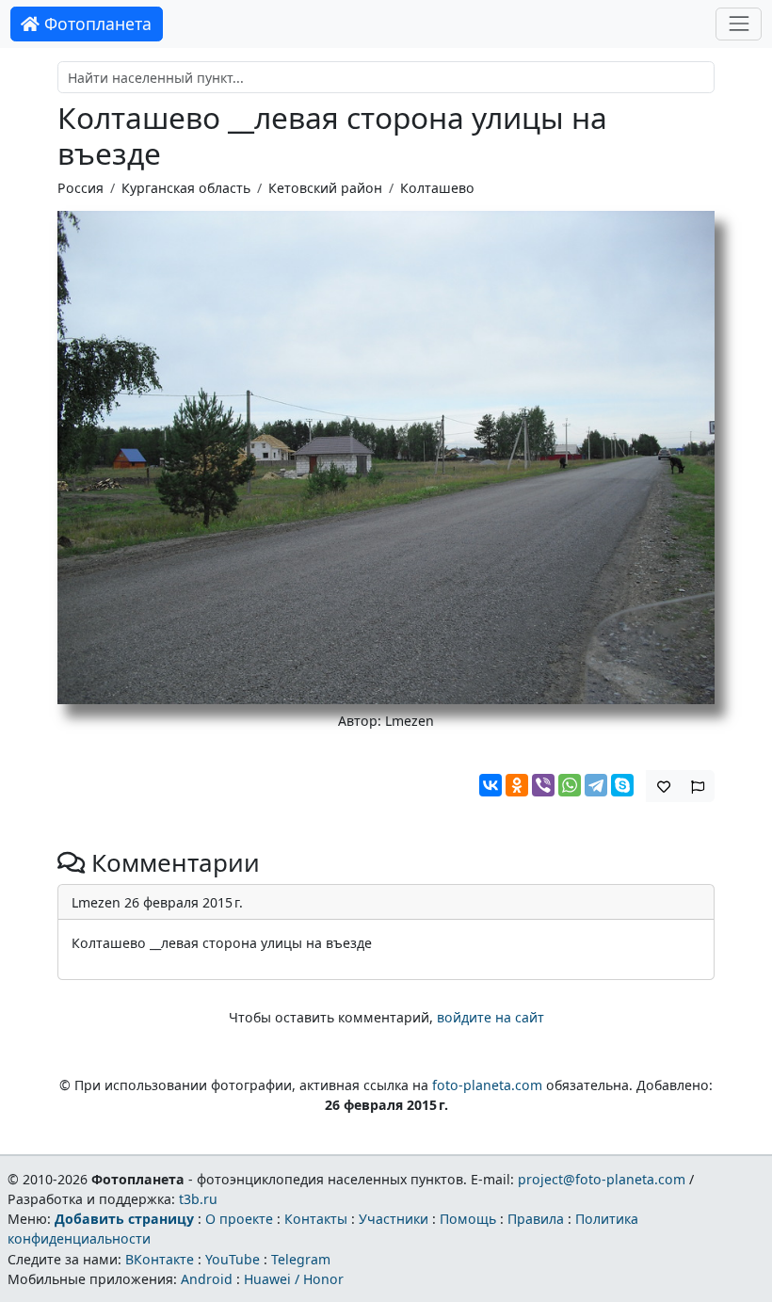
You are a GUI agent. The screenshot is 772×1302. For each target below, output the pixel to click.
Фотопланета (96, 23)
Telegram (300, 1259)
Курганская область (185, 188)
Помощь (468, 1219)
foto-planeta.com (487, 1085)
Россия (80, 188)
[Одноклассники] (517, 785)
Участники (393, 1219)
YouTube (232, 1259)
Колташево (437, 188)
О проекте (239, 1219)
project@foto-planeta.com (601, 1179)
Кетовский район (325, 188)
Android (207, 1279)
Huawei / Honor (294, 1279)
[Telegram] (596, 785)
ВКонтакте (159, 1259)
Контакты (315, 1219)
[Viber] (543, 785)
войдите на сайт (490, 1017)
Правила (535, 1219)
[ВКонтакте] (490, 785)
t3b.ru (198, 1199)
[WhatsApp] (569, 785)
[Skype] (622, 785)
